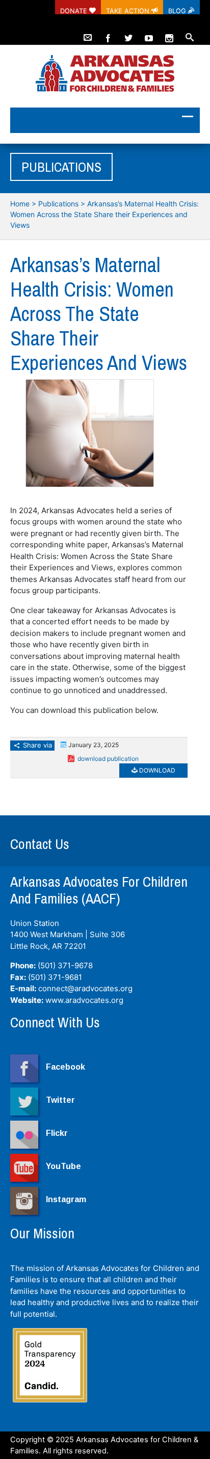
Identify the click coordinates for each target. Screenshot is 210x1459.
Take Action (128, 10)
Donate (74, 10)
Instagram (66, 1199)
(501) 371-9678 (65, 965)
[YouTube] (149, 33)
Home (20, 203)
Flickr (57, 1133)
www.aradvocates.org (84, 1000)
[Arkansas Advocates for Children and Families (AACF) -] (104, 74)
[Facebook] (108, 33)
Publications (58, 203)
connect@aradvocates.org (85, 988)
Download (156, 770)
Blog (178, 10)
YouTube (63, 1166)
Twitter (60, 1100)
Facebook (65, 1067)
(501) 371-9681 (55, 977)
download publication (108, 758)
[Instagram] (169, 33)
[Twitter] (128, 33)
